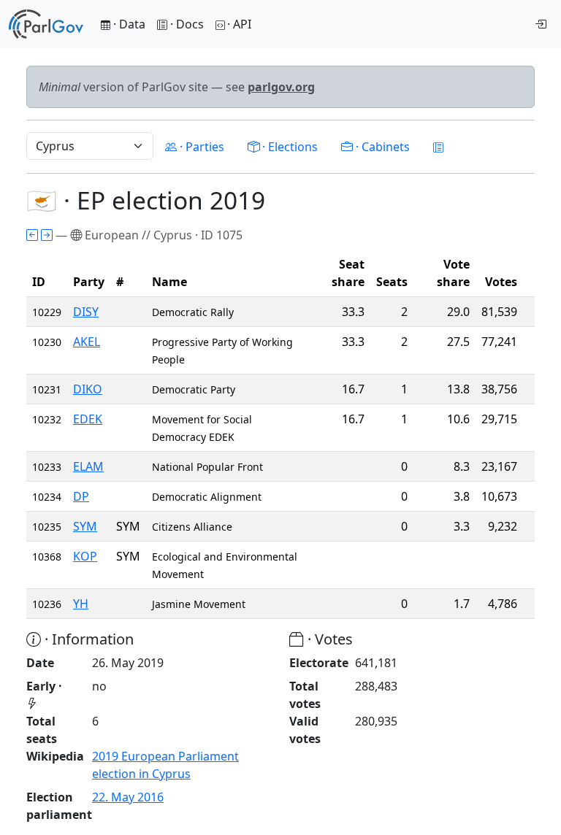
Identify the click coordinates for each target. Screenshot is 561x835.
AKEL (86, 342)
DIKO (87, 389)
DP (81, 496)
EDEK (87, 419)
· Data (127, 24)
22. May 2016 (128, 797)
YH (80, 604)
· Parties (200, 147)
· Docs (187, 24)
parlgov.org (281, 87)
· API (239, 24)
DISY (86, 312)
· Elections (288, 147)
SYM (85, 526)
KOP (85, 556)
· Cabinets (381, 147)
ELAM (88, 466)
